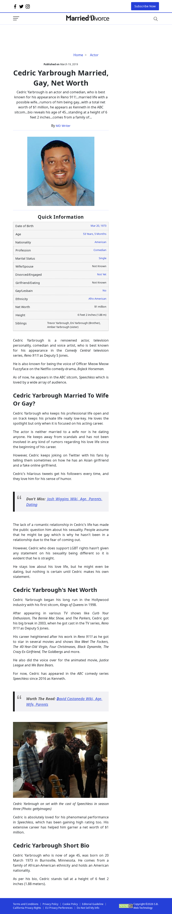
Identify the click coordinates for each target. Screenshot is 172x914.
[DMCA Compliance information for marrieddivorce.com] (126, 906)
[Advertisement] (46, 33)
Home (78, 55)
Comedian (100, 250)
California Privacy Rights (27, 908)
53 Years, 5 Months (94, 234)
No (104, 290)
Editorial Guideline (92, 904)
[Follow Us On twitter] (21, 6)
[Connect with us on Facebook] (15, 6)
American (100, 242)
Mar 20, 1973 (98, 226)
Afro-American (97, 298)
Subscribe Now (145, 6)
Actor (94, 55)
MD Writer (63, 126)
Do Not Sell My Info (88, 908)
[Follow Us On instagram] (28, 6)
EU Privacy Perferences (59, 908)
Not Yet (101, 274)
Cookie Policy (70, 904)
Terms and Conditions (25, 904)
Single (102, 258)
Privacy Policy (50, 904)
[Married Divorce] (87, 17)
